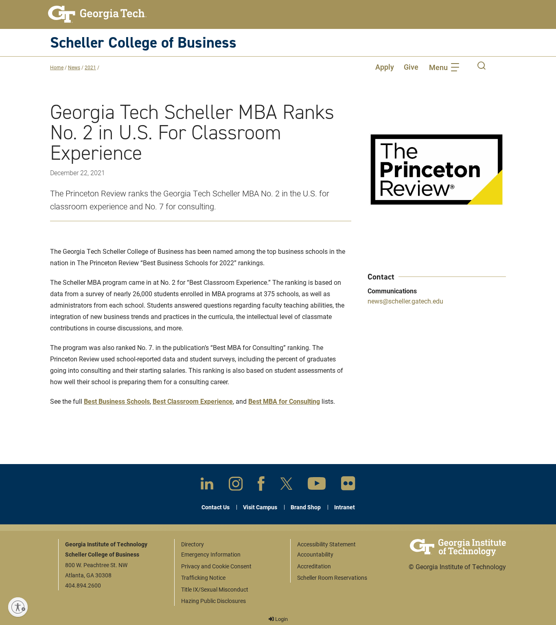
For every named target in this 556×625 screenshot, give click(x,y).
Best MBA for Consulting (284, 401)
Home (56, 67)
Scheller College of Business (143, 42)
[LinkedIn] (207, 485)
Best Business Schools (117, 401)
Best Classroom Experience (193, 401)
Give (411, 67)
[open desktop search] (481, 67)
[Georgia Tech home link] (97, 14)
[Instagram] (236, 485)
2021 (90, 67)
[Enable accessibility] (18, 607)
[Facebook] (261, 485)
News (74, 67)
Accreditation (314, 566)
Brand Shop (306, 507)
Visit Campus (260, 507)
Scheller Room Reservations (332, 577)
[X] (286, 485)
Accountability (315, 554)
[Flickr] (348, 485)
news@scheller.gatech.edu (405, 301)
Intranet (344, 507)
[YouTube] (317, 485)
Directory (192, 544)
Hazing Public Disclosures (213, 601)
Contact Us (215, 507)
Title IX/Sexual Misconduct (214, 589)
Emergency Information (211, 554)
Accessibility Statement (326, 544)
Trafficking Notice (203, 577)
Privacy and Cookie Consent (216, 566)
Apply (384, 67)
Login (281, 619)
